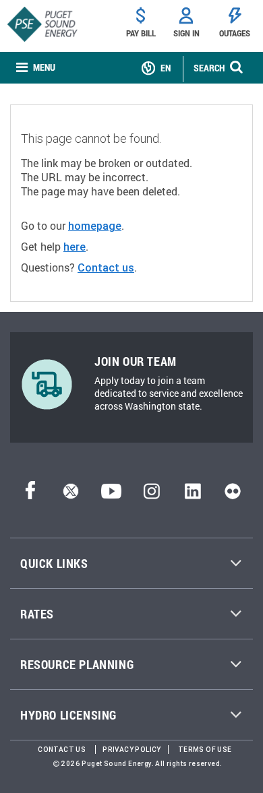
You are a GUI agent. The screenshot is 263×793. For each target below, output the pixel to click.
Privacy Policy (132, 749)
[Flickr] (233, 495)
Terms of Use (205, 749)
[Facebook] (30, 495)
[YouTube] (111, 495)
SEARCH (209, 67)
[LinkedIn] (192, 495)
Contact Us (62, 749)
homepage (94, 225)
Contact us (106, 267)
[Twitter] (71, 495)
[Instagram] (151, 495)
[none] (35, 68)
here (74, 246)
